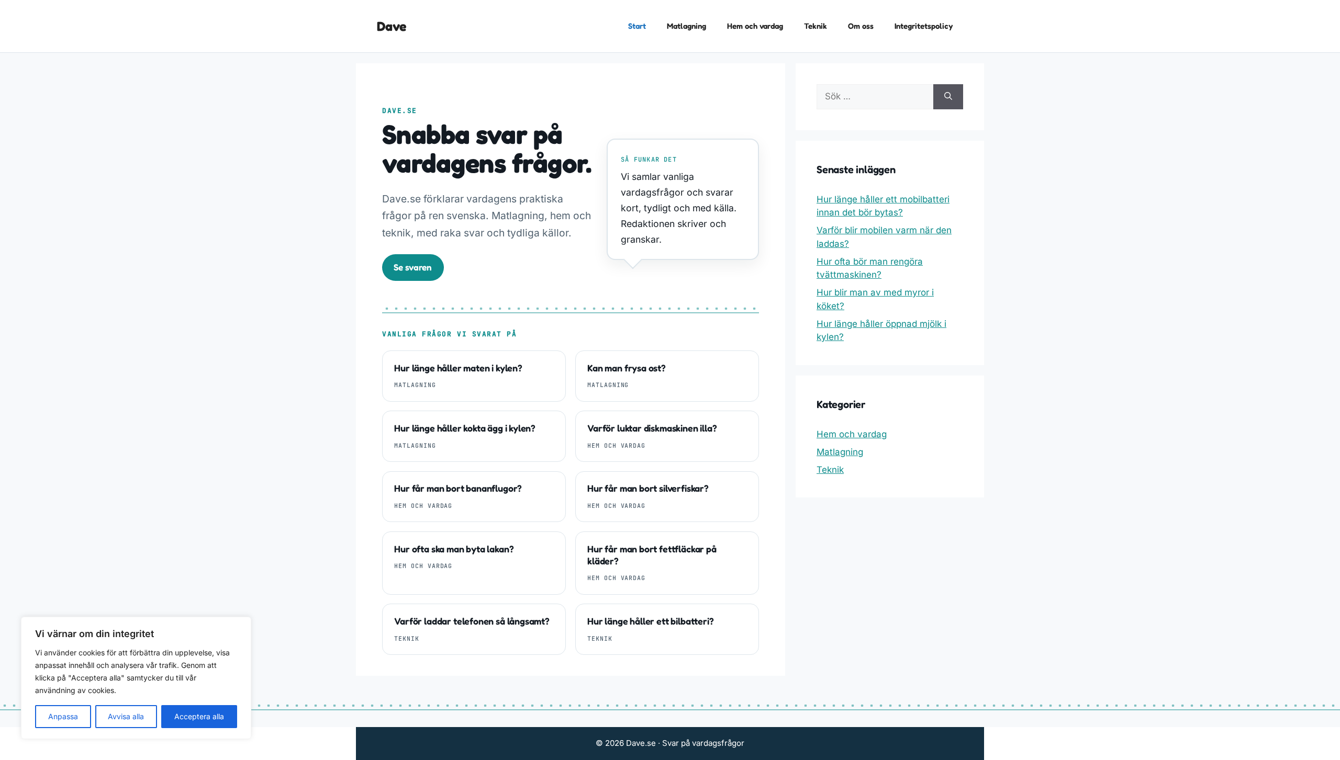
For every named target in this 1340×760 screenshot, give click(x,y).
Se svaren (413, 267)
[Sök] (948, 96)
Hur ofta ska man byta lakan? (453, 548)
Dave (391, 26)
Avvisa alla (126, 716)
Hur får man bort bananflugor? (458, 488)
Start (637, 26)
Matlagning (686, 26)
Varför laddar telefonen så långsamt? (472, 621)
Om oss (861, 26)
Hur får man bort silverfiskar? (648, 488)
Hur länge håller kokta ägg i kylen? (464, 428)
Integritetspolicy (924, 26)
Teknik (815, 26)
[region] (136, 678)
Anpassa (63, 716)
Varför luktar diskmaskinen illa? (652, 428)
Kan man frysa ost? (626, 367)
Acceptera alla (199, 716)
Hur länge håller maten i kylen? (458, 367)
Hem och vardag (755, 26)
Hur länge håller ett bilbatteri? (650, 621)
